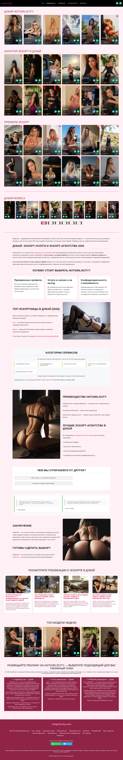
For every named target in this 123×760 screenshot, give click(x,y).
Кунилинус (86, 731)
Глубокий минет (96, 731)
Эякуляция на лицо (49, 731)
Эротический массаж (38, 733)
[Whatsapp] (120, 3)
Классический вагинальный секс (19, 731)
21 (78, 223)
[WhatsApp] (20, 40)
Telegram (68, 743)
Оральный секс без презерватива (69, 733)
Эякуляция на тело (75, 731)
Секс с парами (36, 731)
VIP (43, 3)
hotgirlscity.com (61, 724)
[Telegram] (117, 3)
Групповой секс (52, 733)
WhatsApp (57, 743)
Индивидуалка (50, 3)
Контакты (83, 3)
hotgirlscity (6, 3)
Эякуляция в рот (62, 731)
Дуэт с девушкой (108, 731)
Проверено (61, 3)
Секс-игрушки (86, 733)
